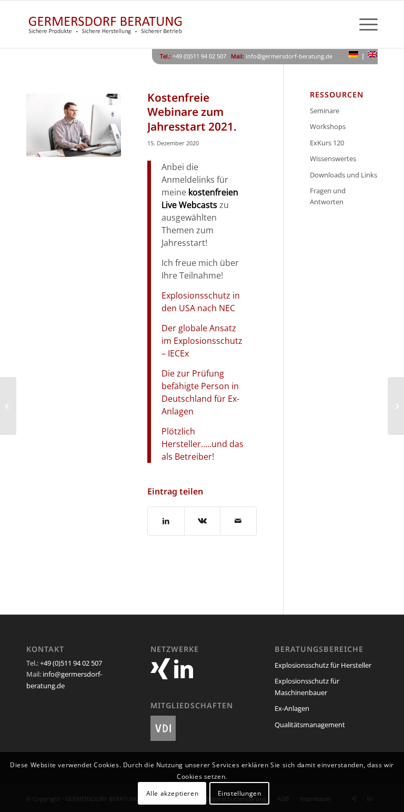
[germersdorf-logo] (105, 24)
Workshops (328, 126)
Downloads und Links (343, 175)
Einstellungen (239, 793)
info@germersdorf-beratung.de (289, 56)
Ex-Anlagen (292, 708)
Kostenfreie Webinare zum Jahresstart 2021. (192, 112)
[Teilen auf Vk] (202, 520)
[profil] (73, 141)
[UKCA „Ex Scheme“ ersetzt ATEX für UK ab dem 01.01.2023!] (396, 406)
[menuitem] (363, 24)
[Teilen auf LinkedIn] (166, 520)
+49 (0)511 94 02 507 (71, 663)
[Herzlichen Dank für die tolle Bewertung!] (8, 406)
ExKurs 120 (327, 142)
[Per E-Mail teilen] (238, 520)
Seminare (324, 110)
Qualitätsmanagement (310, 724)
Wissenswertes (333, 158)
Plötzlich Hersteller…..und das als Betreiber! (202, 443)
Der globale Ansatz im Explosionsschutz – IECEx (202, 340)
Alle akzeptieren (172, 793)
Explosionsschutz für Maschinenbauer (307, 686)
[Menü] (363, 24)
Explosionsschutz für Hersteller (323, 665)
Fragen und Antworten (328, 196)
